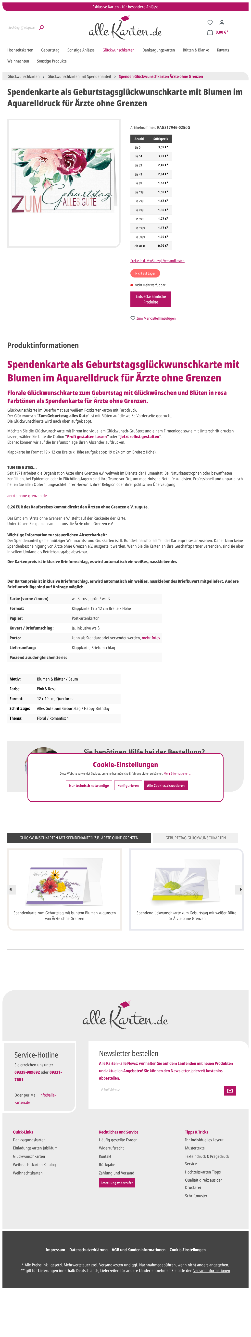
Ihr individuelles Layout (204, 1140)
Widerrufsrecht (111, 1148)
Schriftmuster (196, 1195)
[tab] (43, 345)
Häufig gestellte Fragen (118, 1140)
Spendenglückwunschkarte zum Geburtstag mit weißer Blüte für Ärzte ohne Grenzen (186, 915)
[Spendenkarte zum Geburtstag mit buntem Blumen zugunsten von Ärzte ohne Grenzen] (64, 881)
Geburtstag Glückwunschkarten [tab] (195, 838)
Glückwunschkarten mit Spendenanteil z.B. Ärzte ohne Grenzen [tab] (79, 838)
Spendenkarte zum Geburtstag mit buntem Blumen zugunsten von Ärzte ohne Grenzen (64, 915)
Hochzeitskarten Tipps (203, 1172)
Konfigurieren (128, 785)
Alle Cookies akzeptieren (166, 785)
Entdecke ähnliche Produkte (151, 299)
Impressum (55, 1249)
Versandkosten (111, 1265)
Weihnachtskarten (28, 1173)
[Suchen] (41, 27)
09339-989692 (27, 1072)
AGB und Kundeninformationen (138, 1249)
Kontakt (105, 1156)
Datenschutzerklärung (88, 1249)
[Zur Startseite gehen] (125, 27)
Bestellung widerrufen (117, 1182)
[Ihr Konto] (222, 22)
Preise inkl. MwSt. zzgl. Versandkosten (157, 260)
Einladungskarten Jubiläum (35, 1148)
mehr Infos (151, 638)
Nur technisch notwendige (89, 785)
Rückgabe (107, 1164)
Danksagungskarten (29, 1140)
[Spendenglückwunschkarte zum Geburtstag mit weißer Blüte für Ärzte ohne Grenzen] (186, 881)
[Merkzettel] (210, 22)
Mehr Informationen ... (177, 773)
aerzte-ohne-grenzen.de (27, 495)
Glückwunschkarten (29, 1156)
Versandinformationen (211, 1270)
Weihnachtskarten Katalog (34, 1164)
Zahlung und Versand (116, 1173)
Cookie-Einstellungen (188, 1249)
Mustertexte (195, 1148)
